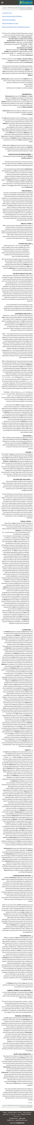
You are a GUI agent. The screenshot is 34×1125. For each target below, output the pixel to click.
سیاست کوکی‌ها (10, 1120)
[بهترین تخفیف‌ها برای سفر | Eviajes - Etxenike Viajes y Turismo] (26, 2)
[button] (2, 3)
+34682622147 (17, 1116)
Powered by (17, 1123)
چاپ (29, 1102)
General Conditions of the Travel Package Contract (16, 27)
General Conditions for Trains (10, 23)
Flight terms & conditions (9, 20)
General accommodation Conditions (12, 16)
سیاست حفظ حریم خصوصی (21, 1120)
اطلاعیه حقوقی (22, 1118)
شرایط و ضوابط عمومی (7, 13)
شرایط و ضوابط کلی (13, 1118)
